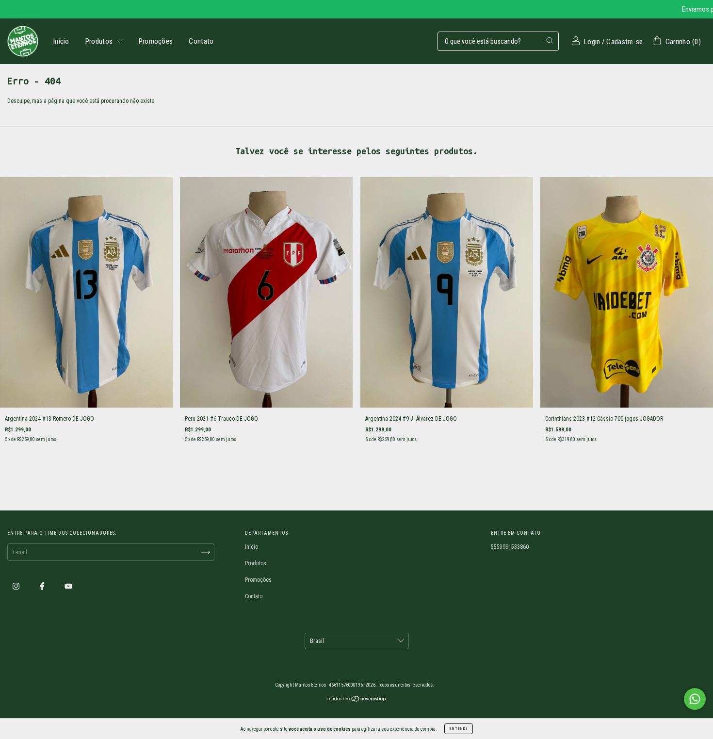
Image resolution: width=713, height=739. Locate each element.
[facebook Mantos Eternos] (42, 586)
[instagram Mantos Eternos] (16, 586)
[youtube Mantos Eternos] (68, 586)
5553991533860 (510, 546)
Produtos (99, 41)
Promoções (156, 41)
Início (61, 41)
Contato (201, 41)
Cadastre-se (624, 41)
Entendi (459, 728)
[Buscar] (549, 40)
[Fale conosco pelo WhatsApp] (695, 699)
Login (592, 41)
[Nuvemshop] (356, 700)
